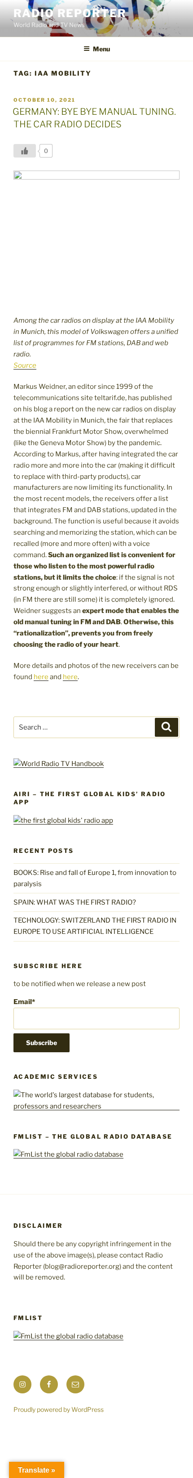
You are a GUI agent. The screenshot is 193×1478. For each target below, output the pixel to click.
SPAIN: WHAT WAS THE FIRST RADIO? (76, 902)
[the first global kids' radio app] (63, 820)
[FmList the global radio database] (68, 1154)
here (41, 677)
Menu (101, 49)
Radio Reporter (70, 13)
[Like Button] (24, 151)
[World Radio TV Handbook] (58, 764)
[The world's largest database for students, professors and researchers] (96, 1106)
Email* (24, 1002)
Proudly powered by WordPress (58, 1409)
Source (24, 365)
